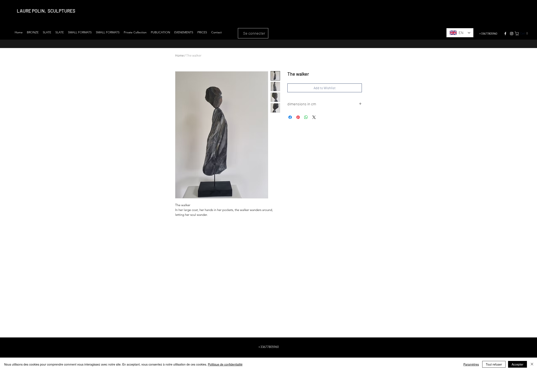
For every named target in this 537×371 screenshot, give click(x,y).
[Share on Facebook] (290, 117)
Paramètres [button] (471, 364)
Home (179, 55)
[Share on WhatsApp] (306, 117)
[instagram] (512, 33)
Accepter (517, 364)
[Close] (531, 364)
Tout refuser (494, 364)
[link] (524, 33)
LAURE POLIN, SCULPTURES (46, 10)
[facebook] (505, 33)
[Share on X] (314, 117)
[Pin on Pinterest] (298, 117)
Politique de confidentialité (225, 364)
